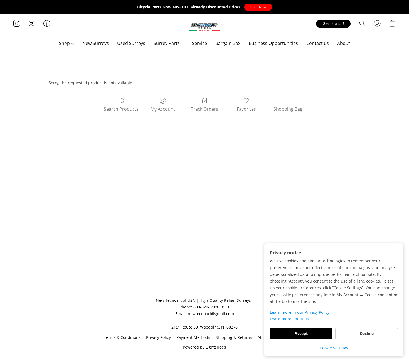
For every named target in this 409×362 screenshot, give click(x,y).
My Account (163, 109)
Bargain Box (227, 43)
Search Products (121, 109)
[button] (258, 7)
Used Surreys (131, 43)
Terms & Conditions (122, 337)
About (343, 43)
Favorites (246, 109)
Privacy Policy (158, 337)
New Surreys (95, 43)
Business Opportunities (273, 43)
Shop (65, 43)
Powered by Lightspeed (204, 347)
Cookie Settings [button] (334, 348)
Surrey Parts (167, 43)
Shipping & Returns (234, 337)
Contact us (317, 43)
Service (199, 43)
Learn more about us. (290, 319)
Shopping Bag (288, 109)
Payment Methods (193, 337)
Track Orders (204, 109)
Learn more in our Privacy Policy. (300, 312)
